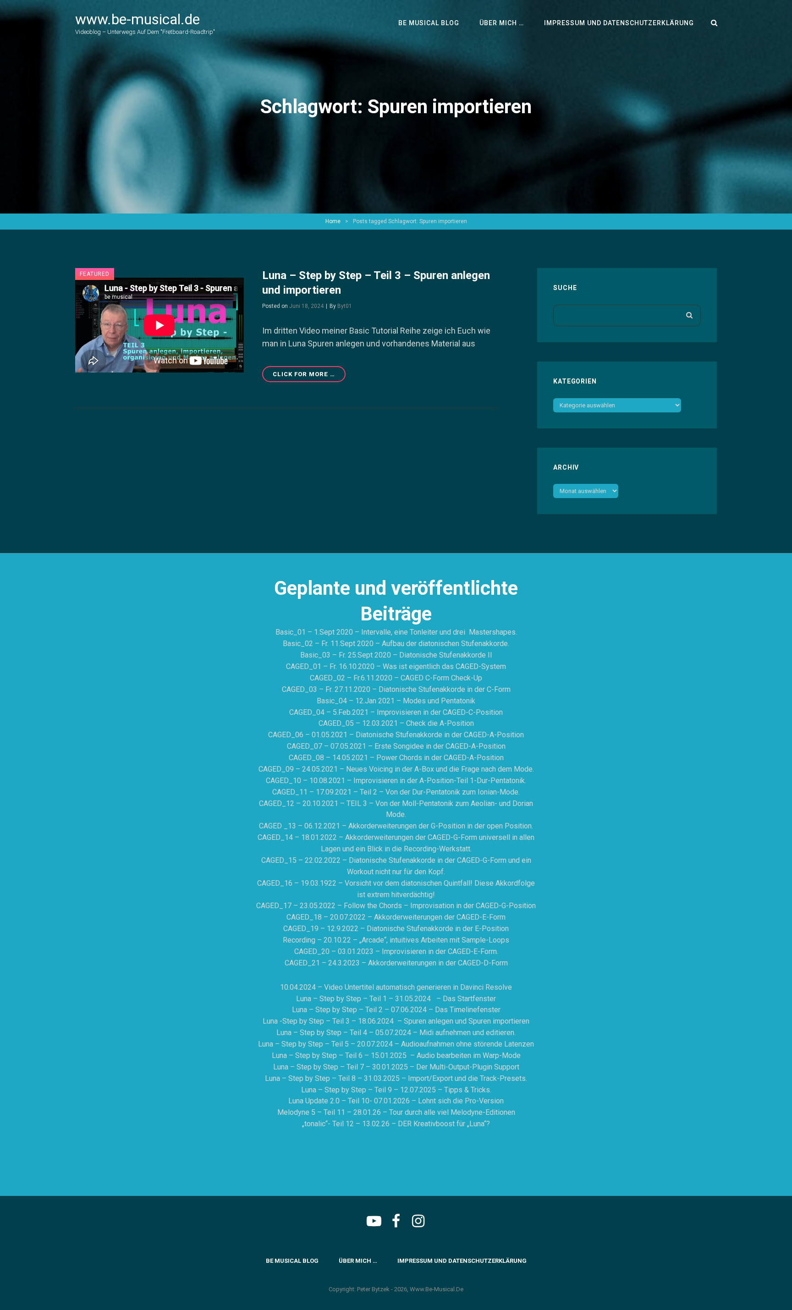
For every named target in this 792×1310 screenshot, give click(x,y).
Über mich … (501, 23)
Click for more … (309, 376)
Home (333, 221)
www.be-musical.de (137, 19)
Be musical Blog (428, 23)
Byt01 (344, 306)
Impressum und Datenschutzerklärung (619, 23)
